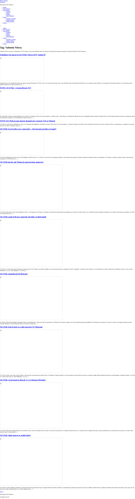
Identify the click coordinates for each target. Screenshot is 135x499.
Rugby (8, 13)
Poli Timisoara (6, 8)
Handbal (8, 11)
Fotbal (4, 7)
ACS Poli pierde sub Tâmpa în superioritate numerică (21, 162)
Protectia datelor (10, 21)
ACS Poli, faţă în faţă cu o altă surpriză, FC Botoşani (21, 327)
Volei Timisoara (10, 16)
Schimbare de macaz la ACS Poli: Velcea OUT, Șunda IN (22, 55)
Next (2, 491)
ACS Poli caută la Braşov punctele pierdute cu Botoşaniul (23, 217)
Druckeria (2, 2)
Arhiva (5, 23)
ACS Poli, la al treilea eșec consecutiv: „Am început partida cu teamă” (28, 129)
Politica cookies (10, 20)
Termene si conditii (11, 18)
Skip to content (3, 0)
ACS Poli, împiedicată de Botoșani (14, 274)
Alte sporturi (6, 10)
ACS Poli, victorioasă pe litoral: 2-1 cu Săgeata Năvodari (23, 380)
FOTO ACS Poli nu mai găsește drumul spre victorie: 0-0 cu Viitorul (27, 121)
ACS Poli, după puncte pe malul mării (15, 435)
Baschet (8, 14)
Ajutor (4, 17)
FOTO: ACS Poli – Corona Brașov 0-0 (15, 88)
